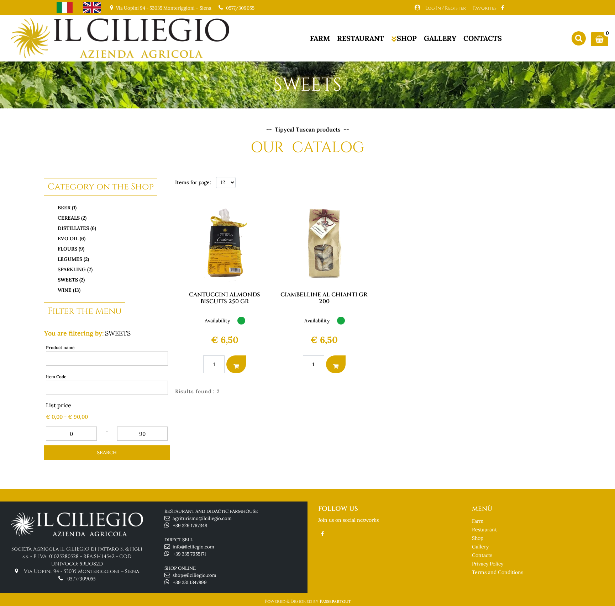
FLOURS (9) (71, 249)
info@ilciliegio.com (193, 547)
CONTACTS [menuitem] (482, 38)
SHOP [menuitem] (407, 38)
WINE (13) (69, 290)
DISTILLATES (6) (77, 228)
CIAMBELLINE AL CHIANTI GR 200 (324, 298)
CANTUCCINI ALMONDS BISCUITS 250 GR (224, 298)
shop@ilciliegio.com (194, 575)
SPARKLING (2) (75, 269)
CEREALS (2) (72, 218)
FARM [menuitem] (320, 38)
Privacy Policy (487, 564)
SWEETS (118, 333)
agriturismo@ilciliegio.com (202, 518)
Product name (60, 347)
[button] (107, 452)
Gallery (480, 546)
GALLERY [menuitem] (440, 38)
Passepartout (335, 601)
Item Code (56, 376)
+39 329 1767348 (190, 525)
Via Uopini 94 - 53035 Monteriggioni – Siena (81, 571)
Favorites (484, 8)
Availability (217, 320)
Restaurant (484, 529)
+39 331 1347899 (190, 582)
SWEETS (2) (71, 280)
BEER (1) (67, 207)
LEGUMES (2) (73, 259)
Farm (478, 521)
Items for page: (193, 182)
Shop (477, 538)
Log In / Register (445, 8)
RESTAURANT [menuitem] (360, 38)
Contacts (482, 555)
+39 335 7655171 (189, 554)
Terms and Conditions (497, 572)
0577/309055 (240, 8)
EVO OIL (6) (71, 238)
